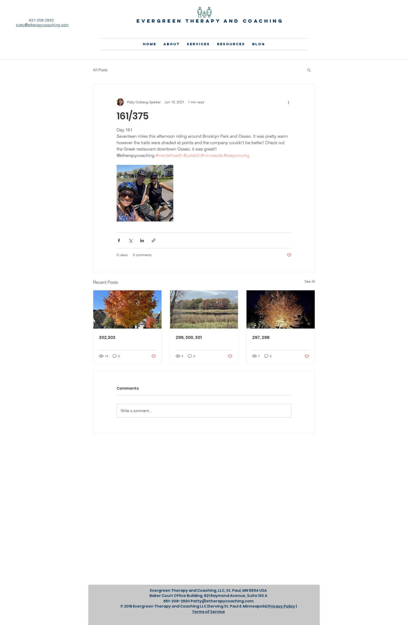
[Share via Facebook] (119, 240)
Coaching (263, 21)
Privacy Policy (281, 606)
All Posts (100, 69)
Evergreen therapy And (189, 21)
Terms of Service (208, 611)
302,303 (107, 337)
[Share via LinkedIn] (142, 240)
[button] (309, 70)
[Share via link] (153, 240)
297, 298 (261, 337)
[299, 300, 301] (204, 309)
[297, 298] (280, 309)
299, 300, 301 (189, 337)
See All (310, 281)
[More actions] (288, 102)
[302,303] (127, 309)
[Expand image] (145, 193)
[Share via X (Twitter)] (130, 240)
